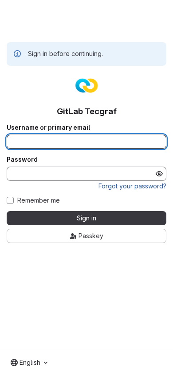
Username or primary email (48, 127)
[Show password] (159, 174)
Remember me (38, 200)
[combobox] (29, 362)
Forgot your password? (132, 186)
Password (22, 159)
